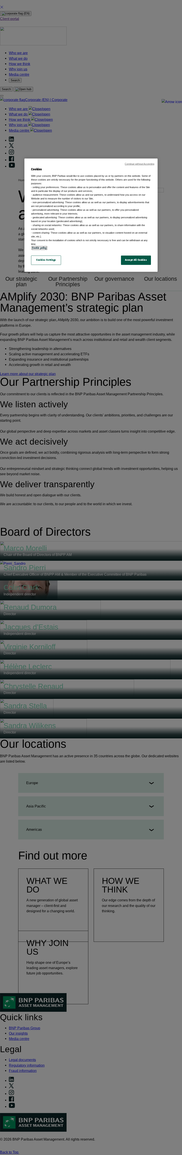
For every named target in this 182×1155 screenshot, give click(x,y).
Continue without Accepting (139, 164)
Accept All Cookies (136, 260)
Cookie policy (39, 248)
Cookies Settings (46, 260)
